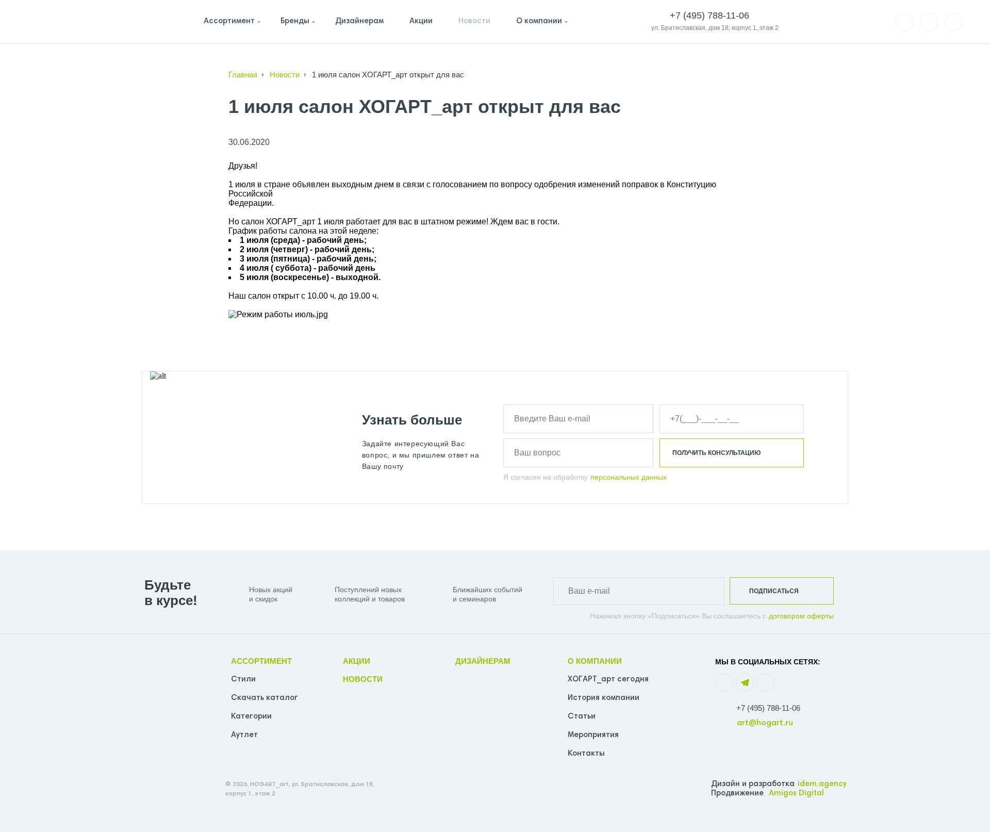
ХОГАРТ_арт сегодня (608, 679)
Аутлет (244, 735)
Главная (242, 74)
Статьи (582, 717)
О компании (539, 21)
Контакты (586, 754)
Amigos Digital (796, 793)
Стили (243, 679)
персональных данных (628, 477)
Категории (251, 717)
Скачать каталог (264, 698)
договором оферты (801, 616)
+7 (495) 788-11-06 (768, 708)
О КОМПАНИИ (595, 661)
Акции (421, 21)
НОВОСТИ (363, 679)
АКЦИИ (356, 661)
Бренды (294, 21)
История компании (603, 698)
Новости (474, 21)
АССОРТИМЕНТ (261, 661)
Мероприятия (593, 735)
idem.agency (822, 784)
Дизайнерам (359, 21)
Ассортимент (229, 21)
